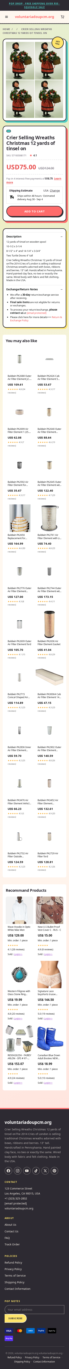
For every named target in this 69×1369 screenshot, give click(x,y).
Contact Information (17, 1289)
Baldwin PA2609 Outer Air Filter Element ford (19, 643)
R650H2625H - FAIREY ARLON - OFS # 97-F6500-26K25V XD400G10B (19, 1057)
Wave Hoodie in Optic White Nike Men (19, 928)
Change (55, 190)
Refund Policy (13, 1262)
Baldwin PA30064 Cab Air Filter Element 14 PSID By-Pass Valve (49, 696)
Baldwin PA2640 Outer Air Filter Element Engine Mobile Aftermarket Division (49, 431)
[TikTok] (36, 1171)
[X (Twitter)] (45, 1171)
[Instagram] (17, 1171)
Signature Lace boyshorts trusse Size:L (47, 993)
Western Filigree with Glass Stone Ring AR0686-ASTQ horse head (19, 993)
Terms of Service (15, 1275)
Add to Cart (34, 211)
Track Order (12, 1244)
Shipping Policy (14, 1282)
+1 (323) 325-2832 (16, 1198)
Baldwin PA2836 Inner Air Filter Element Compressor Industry (19, 749)
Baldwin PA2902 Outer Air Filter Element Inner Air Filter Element (49, 749)
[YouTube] (27, 1171)
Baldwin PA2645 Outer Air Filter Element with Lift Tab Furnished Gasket (49, 484)
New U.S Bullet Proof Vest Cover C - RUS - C (49, 928)
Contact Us (11, 1231)
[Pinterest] (54, 1171)
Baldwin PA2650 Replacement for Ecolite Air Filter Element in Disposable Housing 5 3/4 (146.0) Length (19, 537)
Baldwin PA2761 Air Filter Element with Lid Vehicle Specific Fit (49, 537)
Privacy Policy (13, 1269)
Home (6, 29)
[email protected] (36, 313)
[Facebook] (8, 1171)
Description (13, 236)
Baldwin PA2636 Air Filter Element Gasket (49, 643)
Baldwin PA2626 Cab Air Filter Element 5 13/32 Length (48, 377)
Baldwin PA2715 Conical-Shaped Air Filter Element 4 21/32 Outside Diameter (19, 696)
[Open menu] (6, 17)
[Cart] (62, 17)
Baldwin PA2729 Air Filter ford (48, 855)
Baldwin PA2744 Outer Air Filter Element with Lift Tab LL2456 (49, 590)
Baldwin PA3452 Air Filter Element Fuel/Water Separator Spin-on (49, 802)
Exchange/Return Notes (22, 289)
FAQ (7, 1238)
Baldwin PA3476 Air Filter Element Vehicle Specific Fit (19, 802)
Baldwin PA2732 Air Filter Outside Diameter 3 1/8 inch (18, 855)
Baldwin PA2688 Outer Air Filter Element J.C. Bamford (19, 377)
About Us (10, 1224)
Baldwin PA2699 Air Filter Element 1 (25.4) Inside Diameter (19, 431)
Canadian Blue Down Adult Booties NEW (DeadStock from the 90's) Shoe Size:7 (49, 1057)
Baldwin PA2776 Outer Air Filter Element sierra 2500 (19, 590)
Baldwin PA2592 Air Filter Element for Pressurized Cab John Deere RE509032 (19, 484)
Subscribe (15, 1318)
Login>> (18, 954)
